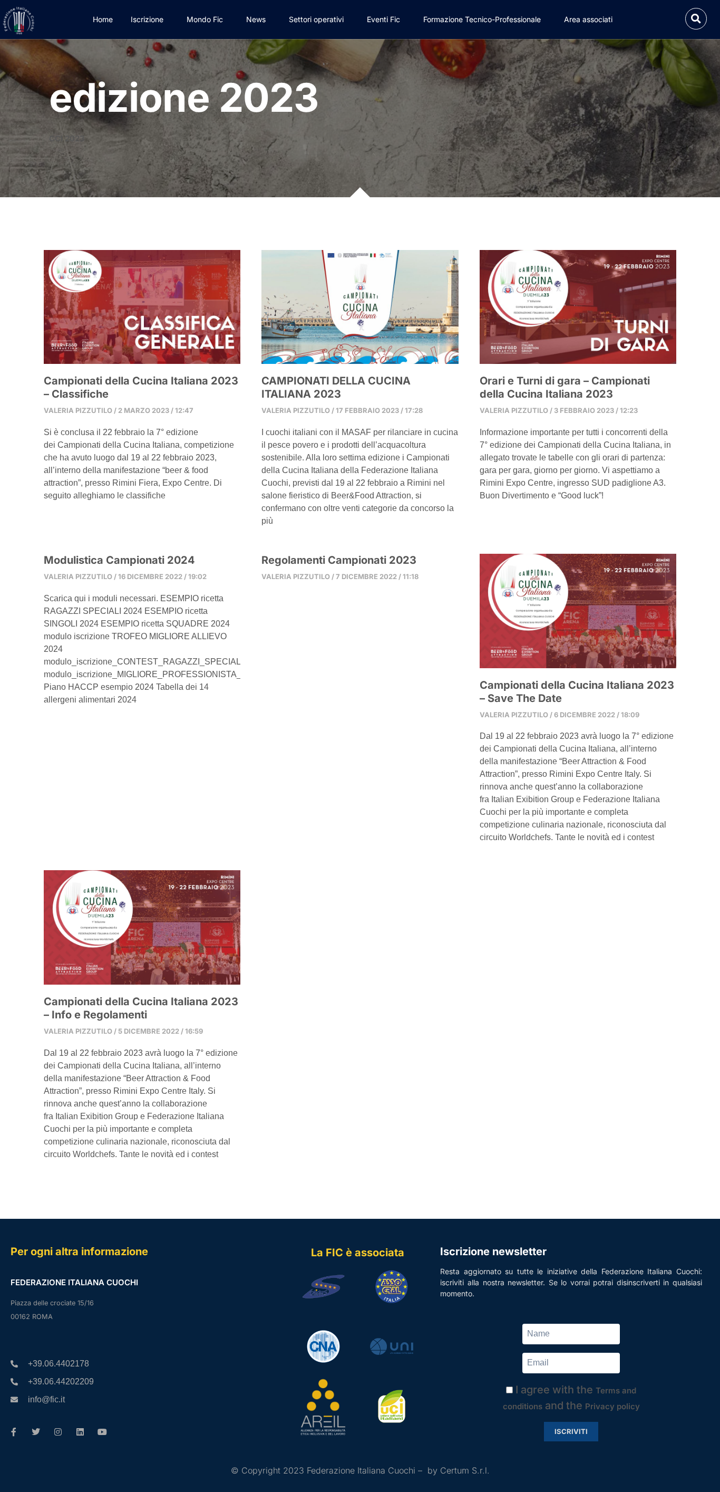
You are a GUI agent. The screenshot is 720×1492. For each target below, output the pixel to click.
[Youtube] (102, 1431)
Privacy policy (612, 1406)
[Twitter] (35, 1431)
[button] (696, 19)
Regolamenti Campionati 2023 (338, 560)
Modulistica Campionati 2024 (119, 560)
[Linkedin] (80, 1431)
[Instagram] (58, 1431)
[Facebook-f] (13, 1431)
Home (103, 19)
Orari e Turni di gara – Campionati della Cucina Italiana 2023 (565, 387)
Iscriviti (571, 1431)
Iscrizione (147, 19)
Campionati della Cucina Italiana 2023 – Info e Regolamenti (141, 1008)
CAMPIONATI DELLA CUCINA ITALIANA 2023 (336, 387)
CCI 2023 (67, 138)
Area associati (588, 19)
